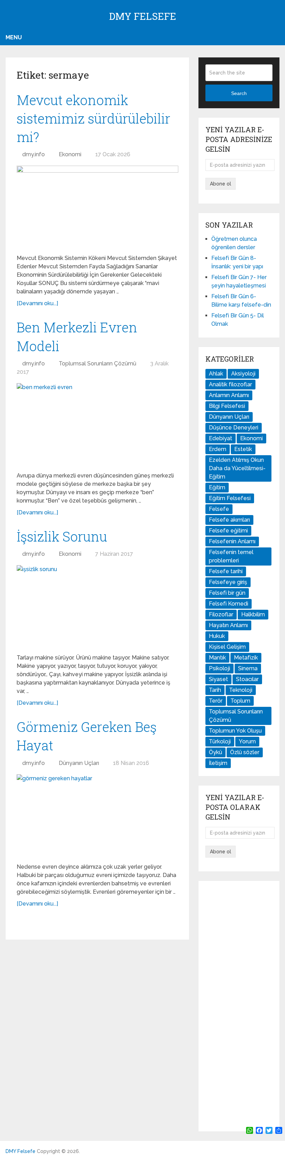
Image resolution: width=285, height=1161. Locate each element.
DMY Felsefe (142, 16)
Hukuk (217, 636)
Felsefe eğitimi (228, 530)
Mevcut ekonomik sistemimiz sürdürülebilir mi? (93, 118)
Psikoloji (219, 668)
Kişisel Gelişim (227, 646)
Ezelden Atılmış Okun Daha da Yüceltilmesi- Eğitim (237, 468)
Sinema (248, 668)
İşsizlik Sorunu (62, 536)
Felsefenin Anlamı (232, 541)
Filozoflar (221, 614)
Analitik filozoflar (230, 384)
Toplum (240, 700)
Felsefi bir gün (227, 593)
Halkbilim (253, 614)
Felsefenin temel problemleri (231, 556)
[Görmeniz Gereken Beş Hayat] (97, 816)
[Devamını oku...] (37, 303)
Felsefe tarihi (226, 571)
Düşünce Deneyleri (233, 427)
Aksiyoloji (243, 373)
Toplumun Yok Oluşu (235, 730)
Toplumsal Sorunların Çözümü (97, 363)
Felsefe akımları (229, 519)
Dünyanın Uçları (79, 763)
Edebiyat (220, 438)
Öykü (215, 752)
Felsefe (219, 509)
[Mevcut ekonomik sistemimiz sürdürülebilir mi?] (97, 207)
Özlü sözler (244, 752)
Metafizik (246, 657)
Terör (215, 700)
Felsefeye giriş (228, 582)
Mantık (217, 657)
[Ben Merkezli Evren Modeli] (97, 424)
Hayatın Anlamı (228, 625)
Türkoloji (220, 741)
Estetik (243, 449)
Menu (14, 37)
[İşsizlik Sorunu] (97, 606)
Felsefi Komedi (228, 603)
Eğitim (217, 487)
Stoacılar (247, 679)
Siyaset (218, 679)
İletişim (218, 763)
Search (239, 93)
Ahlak (216, 373)
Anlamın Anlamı (229, 395)
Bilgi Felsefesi (227, 406)
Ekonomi (70, 154)
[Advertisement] (238, 1006)
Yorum (247, 741)
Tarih (215, 690)
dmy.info (33, 154)
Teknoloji (240, 690)
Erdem (217, 449)
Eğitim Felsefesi (230, 498)
